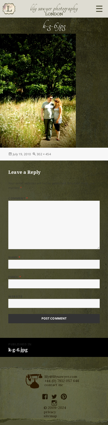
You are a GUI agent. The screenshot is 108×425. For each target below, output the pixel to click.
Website (15, 296)
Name (14, 257)
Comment (18, 198)
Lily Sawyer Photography (54, 8)
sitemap (50, 416)
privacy (50, 412)
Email (14, 277)
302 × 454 (44, 154)
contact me (54, 385)
